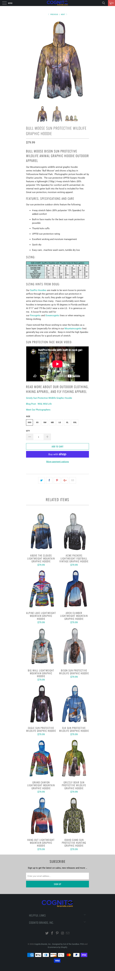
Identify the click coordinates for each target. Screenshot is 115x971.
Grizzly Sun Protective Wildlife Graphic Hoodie (49, 398)
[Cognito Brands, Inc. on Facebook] (52, 933)
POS (82, 944)
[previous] (29, 60)
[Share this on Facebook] (49, 480)
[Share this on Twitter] (41, 480)
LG (60, 422)
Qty (28, 431)
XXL (75, 422)
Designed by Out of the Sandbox (65, 944)
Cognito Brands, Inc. (42, 944)
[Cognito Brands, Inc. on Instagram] (62, 933)
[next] (85, 60)
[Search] (104, 3)
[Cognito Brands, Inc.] (57, 3)
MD (52, 422)
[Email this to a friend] (72, 480)
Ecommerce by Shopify (57, 947)
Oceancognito (52, 315)
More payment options (57, 461)
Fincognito (35, 315)
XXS (29, 422)
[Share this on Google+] (65, 480)
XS (37, 422)
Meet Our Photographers (38, 409)
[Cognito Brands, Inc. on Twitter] (47, 933)
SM (44, 422)
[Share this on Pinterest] (57, 480)
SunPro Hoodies (38, 290)
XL (67, 422)
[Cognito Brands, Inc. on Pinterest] (57, 933)
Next (63, 14)
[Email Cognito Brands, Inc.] (68, 933)
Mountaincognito (73, 328)
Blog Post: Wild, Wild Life (39, 404)
